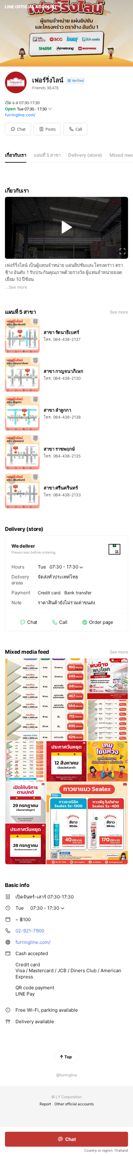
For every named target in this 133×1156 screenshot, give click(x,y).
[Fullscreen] (122, 251)
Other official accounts (74, 1104)
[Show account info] (75, 80)
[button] (47, 129)
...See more (16, 287)
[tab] (15, 155)
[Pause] (66, 227)
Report (45, 1104)
